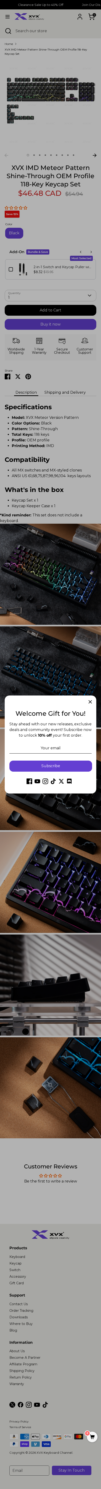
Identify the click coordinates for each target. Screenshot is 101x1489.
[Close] (90, 701)
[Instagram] (45, 781)
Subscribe (50, 766)
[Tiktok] (53, 781)
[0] (92, 1437)
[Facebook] (29, 781)
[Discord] (69, 781)
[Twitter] (61, 781)
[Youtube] (37, 781)
